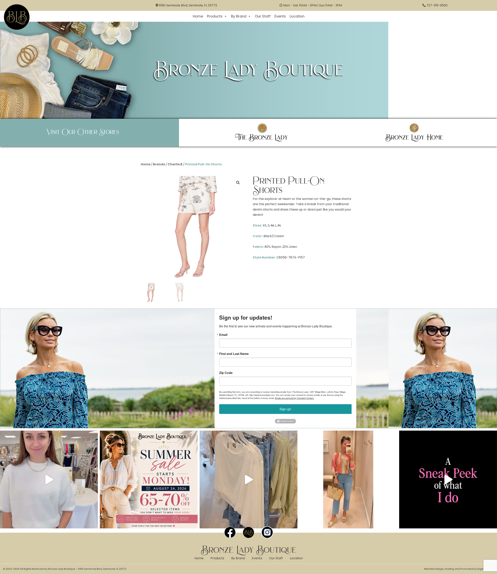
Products (214, 16)
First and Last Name (234, 353)
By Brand (238, 16)
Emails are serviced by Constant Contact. (294, 398)
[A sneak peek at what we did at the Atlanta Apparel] (448, 479)
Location (297, 16)
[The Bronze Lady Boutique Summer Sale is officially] (149, 479)
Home (198, 16)
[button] (238, 182)
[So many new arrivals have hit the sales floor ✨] (248, 479)
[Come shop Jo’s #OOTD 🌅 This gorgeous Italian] (348, 479)
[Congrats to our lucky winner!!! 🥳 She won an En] (49, 479)
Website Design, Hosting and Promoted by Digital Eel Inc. (459, 569)
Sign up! (285, 409)
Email (223, 334)
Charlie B (175, 164)
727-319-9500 (436, 5)
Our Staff (263, 16)
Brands (159, 164)
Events (280, 16)
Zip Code (226, 372)
